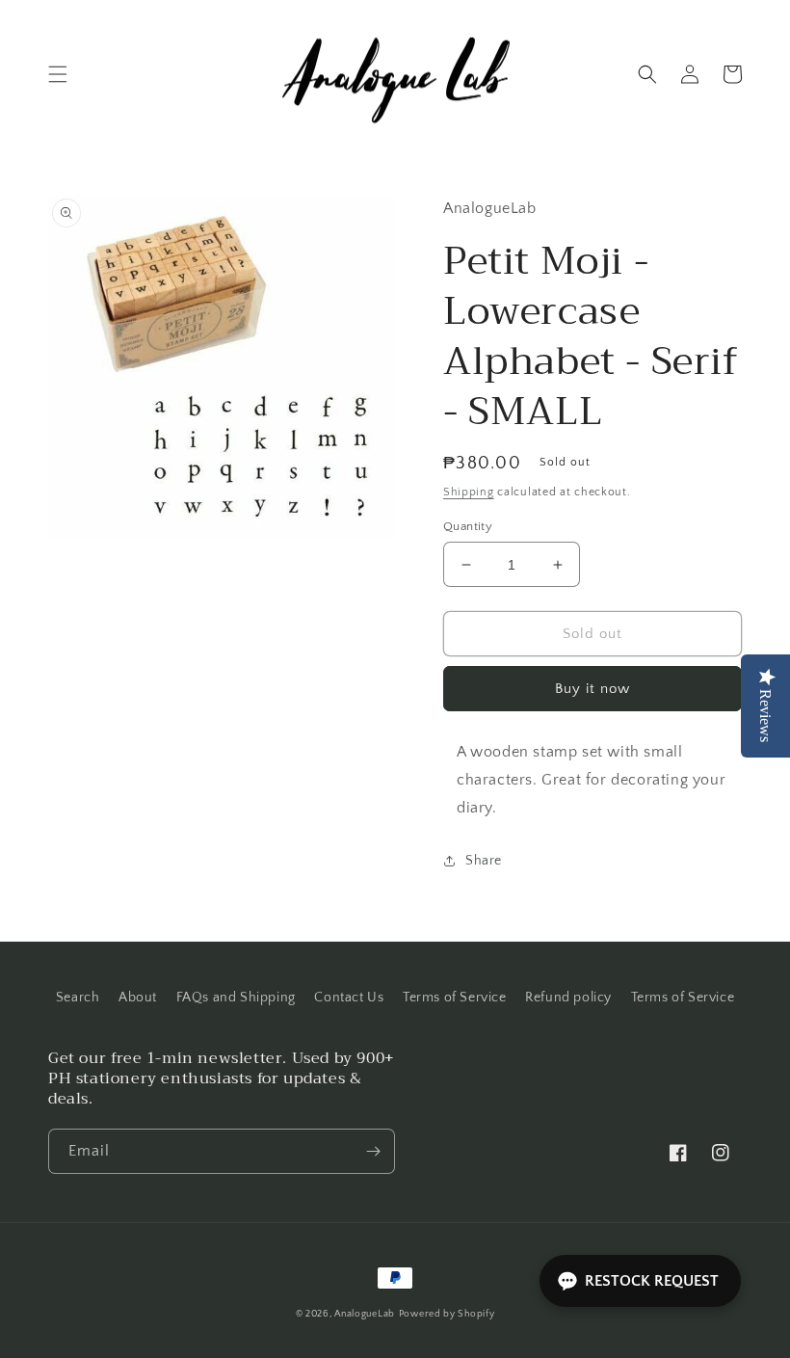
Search (78, 997)
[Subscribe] (373, 1151)
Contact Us (348, 997)
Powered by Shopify (447, 1314)
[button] (58, 74)
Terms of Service (455, 997)
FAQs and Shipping (236, 997)
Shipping (468, 492)
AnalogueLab (364, 1314)
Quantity (467, 526)
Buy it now (592, 688)
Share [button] (483, 860)
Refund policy (568, 997)
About (137, 997)
